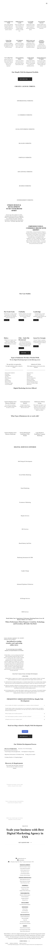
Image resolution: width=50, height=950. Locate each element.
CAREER (6, 943)
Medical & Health (10, 381)
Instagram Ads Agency (25, 898)
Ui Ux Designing (25, 910)
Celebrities (9, 379)
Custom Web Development (25, 873)
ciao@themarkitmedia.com (21, 858)
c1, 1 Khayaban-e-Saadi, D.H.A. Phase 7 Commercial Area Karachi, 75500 (21, 861)
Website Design (25, 908)
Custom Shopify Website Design (25, 929)
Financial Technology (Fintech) (35, 381)
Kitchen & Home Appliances (12, 372)
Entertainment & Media (33, 380)
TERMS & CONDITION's (14, 943)
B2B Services (32, 384)
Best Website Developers (25, 871)
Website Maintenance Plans (25, 882)
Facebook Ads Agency (25, 896)
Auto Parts (9, 376)
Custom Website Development (25, 868)
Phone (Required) (39, 267)
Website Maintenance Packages (25, 881)
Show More (23, 352)
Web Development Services (25, 870)
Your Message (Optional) (25, 275)
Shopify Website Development (25, 927)
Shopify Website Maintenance (25, 931)
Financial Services (32, 372)
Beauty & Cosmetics (33, 379)
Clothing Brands (10, 375)
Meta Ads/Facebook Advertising (25, 923)
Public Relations (10, 380)
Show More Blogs (24, 736)
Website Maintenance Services (25, 879)
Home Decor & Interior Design (35, 383)
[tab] (10, 748)
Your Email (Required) (25, 267)
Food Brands (9, 374)
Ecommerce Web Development (25, 875)
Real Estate (31, 374)
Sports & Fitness (32, 376)
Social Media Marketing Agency (25, 904)
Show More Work (24, 79)
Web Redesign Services (25, 912)
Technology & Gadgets (11, 383)
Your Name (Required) (11, 267)
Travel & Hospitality (11, 384)
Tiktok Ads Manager (25, 918)
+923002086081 (11, 263)
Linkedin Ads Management (25, 916)
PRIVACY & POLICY (23, 943)
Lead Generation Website (25, 887)
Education (31, 375)
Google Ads (25, 919)
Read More (6, 320)
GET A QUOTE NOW (24, 842)
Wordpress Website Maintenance (25, 890)
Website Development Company (25, 866)
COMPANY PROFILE (23, 941)
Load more (25, 731)
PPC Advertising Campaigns (25, 921)
